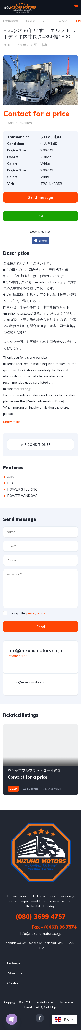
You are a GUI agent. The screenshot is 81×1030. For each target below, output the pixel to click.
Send (40, 626)
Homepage (11, 20)
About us (14, 973)
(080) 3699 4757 (41, 916)
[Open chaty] (11, 1019)
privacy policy (35, 613)
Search (31, 20)
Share (43, 240)
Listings (13, 963)
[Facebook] (40, 1018)
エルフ (63, 20)
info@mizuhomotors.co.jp (40, 933)
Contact (13, 983)
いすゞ (47, 20)
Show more (11, 421)
